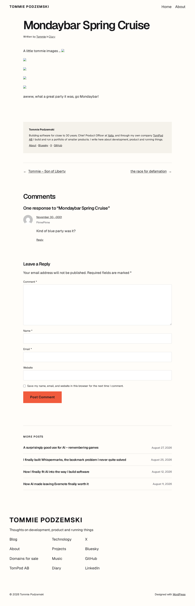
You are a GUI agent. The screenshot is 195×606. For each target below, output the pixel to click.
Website (28, 367)
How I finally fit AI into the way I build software (56, 472)
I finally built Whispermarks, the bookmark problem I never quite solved (74, 460)
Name (27, 330)
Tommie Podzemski (29, 6)
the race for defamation (148, 171)
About (32, 145)
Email (27, 349)
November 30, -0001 (49, 217)
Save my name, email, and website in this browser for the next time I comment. (75, 386)
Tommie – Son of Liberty (47, 171)
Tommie (41, 36)
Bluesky (43, 145)
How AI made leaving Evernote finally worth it (56, 484)
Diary (52, 36)
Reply (39, 239)
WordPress (179, 594)
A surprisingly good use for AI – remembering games (60, 448)
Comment (30, 281)
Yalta (111, 135)
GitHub (58, 145)
